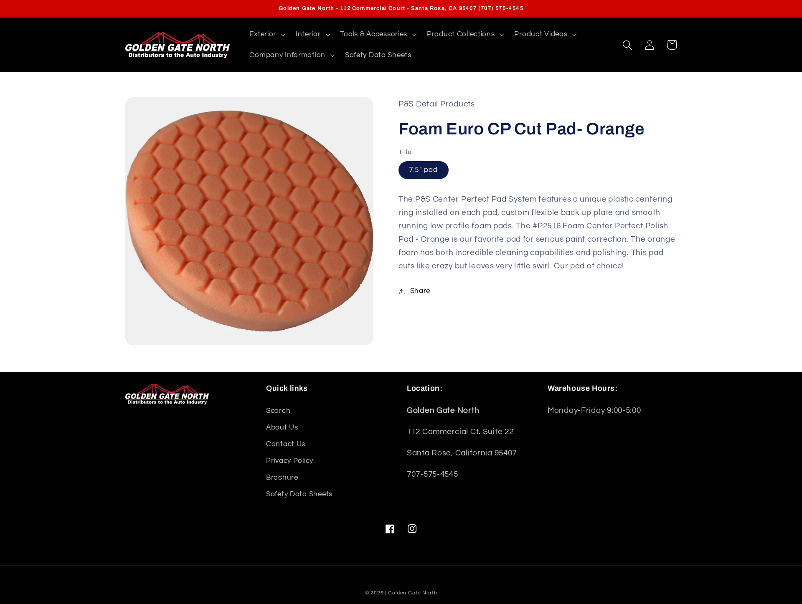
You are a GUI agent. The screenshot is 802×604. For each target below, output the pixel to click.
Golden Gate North (412, 593)
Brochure (282, 477)
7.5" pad (423, 170)
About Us (282, 427)
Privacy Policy (289, 461)
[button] (267, 34)
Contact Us (285, 444)
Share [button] (420, 291)
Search (278, 410)
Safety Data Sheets (299, 494)
